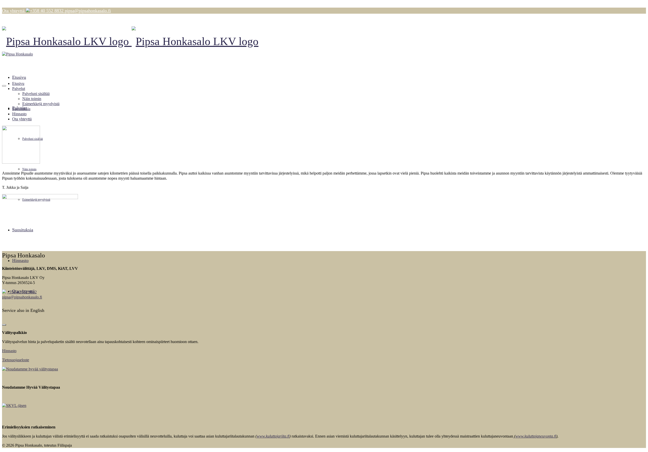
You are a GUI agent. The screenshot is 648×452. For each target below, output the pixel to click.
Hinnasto (9, 351)
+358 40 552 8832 (22, 292)
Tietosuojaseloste (15, 360)
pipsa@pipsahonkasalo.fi (22, 297)
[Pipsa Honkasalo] (324, 41)
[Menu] (4, 86)
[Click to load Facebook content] (4, 325)
